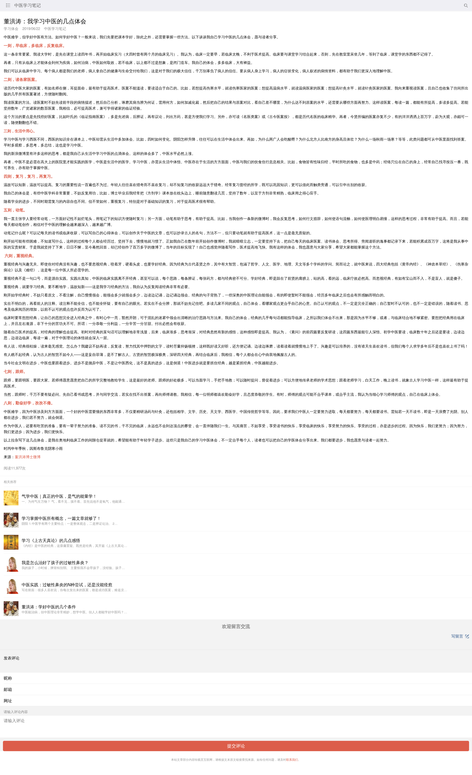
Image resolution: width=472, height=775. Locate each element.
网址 (8, 700)
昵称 (8, 678)
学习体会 (11, 28)
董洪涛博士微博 (28, 456)
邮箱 (8, 689)
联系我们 (292, 759)
